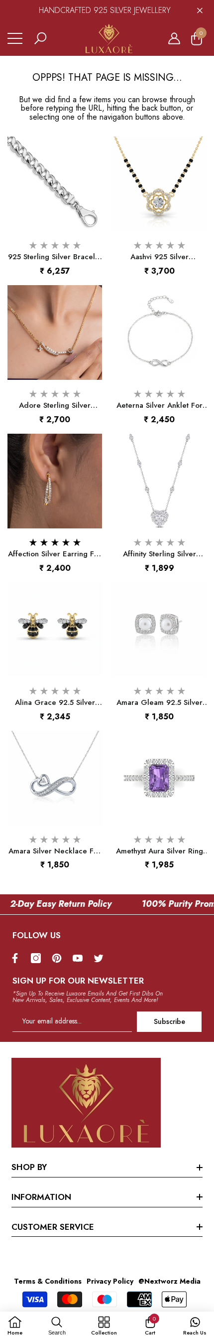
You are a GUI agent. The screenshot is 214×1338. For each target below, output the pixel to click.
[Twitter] (101, 958)
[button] (40, 38)
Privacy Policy (110, 1281)
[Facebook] (17, 958)
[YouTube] (80, 958)
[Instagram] (38, 958)
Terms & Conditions (48, 1281)
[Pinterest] (59, 958)
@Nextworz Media (169, 1281)
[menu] (14, 38)
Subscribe (169, 1021)
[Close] (200, 10)
